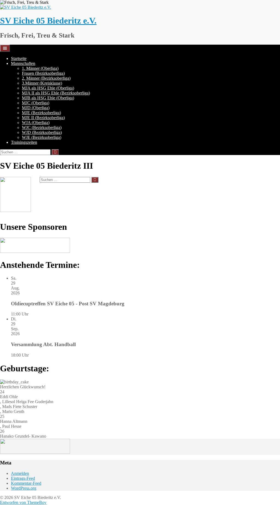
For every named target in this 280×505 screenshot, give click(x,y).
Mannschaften (23, 63)
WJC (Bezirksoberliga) (42, 127)
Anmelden (20, 473)
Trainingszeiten (24, 142)
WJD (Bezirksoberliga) (42, 132)
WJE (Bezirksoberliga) (41, 137)
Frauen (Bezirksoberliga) (43, 73)
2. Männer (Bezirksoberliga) (46, 78)
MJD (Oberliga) (35, 107)
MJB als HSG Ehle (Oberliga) (48, 98)
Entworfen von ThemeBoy (23, 502)
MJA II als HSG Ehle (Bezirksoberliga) (56, 93)
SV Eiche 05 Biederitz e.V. (48, 20)
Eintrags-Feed (23, 478)
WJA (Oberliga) (35, 122)
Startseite (19, 58)
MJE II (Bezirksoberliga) (43, 117)
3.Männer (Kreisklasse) (42, 83)
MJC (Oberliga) (35, 103)
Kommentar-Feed (26, 483)
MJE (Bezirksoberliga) (41, 112)
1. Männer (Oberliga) (40, 68)
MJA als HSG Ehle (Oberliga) (48, 88)
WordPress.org (23, 488)
